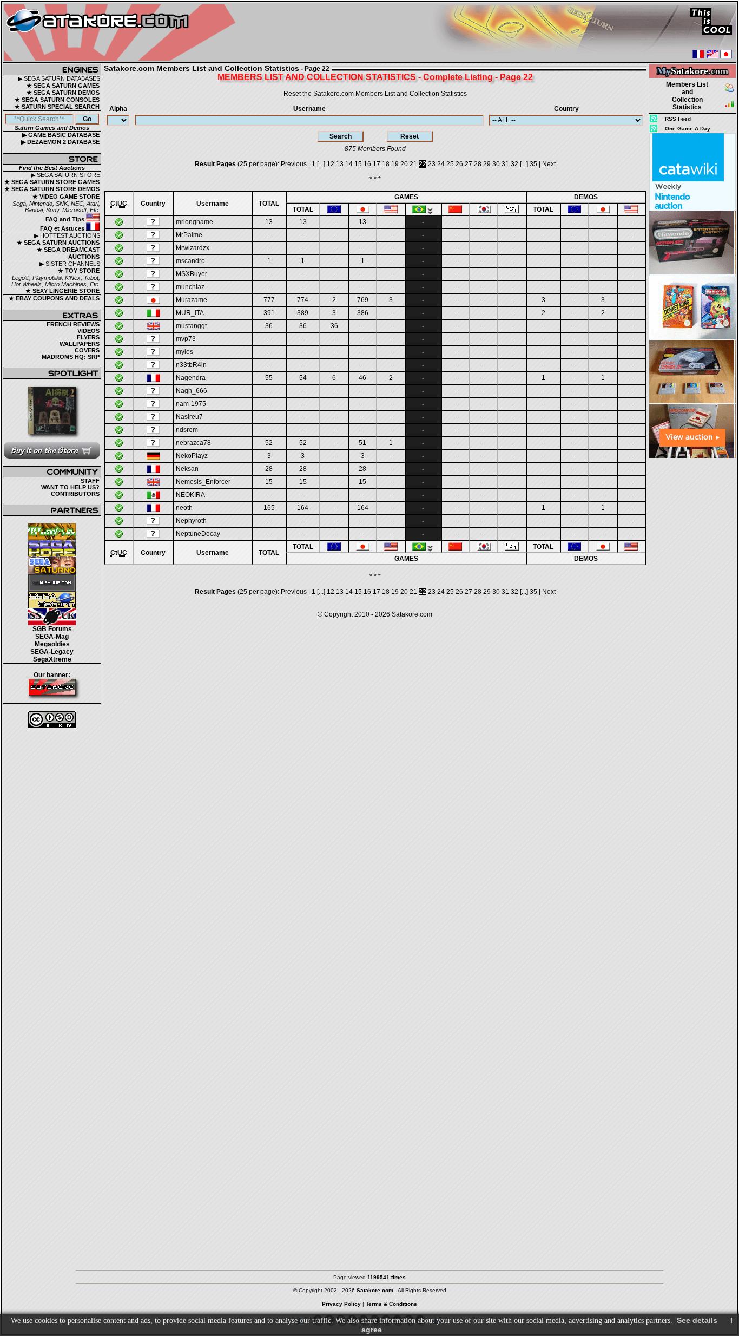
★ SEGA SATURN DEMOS (63, 92)
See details (697, 1320)
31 (505, 164)
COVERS (87, 350)
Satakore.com (412, 614)
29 (487, 164)
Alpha (118, 109)
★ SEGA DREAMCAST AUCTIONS (68, 253)
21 (413, 164)
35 (533, 164)
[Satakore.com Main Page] (122, 32)
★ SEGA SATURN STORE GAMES (52, 182)
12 (330, 164)
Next (549, 164)
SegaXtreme (52, 659)
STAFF (90, 480)
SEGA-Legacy (52, 652)
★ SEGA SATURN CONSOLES (57, 99)
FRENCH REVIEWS (73, 324)
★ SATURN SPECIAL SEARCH (57, 106)
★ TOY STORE (79, 270)
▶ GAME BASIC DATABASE (61, 135)
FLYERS (88, 337)
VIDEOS (88, 331)
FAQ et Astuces (63, 228)
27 (468, 164)
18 (386, 164)
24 (441, 164)
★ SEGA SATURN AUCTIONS (58, 242)
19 (395, 164)
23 (432, 164)
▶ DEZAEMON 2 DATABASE (60, 142)
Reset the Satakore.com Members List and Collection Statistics (375, 93)
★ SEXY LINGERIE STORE (62, 290)
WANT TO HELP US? (70, 487)
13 (340, 164)
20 (404, 164)
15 (358, 164)
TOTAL (269, 203)
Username (309, 109)
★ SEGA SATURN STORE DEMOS (52, 189)
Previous (294, 164)
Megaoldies (52, 644)
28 (477, 164)
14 (349, 164)
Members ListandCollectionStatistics (687, 96)
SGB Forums (52, 629)
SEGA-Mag (52, 636)
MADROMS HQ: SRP (71, 356)
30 (496, 164)
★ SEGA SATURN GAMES (63, 85)
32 (514, 164)
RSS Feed (678, 119)
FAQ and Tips (65, 219)
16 (367, 164)
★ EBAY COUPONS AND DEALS (54, 298)
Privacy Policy (341, 1304)
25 (450, 164)
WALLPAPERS (80, 343)
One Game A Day (687, 129)
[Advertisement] (692, 620)
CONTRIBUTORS (75, 493)
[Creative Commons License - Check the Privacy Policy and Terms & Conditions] (52, 719)
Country (566, 109)
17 (376, 164)
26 (459, 164)
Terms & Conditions (391, 1304)
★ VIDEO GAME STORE (66, 196)
